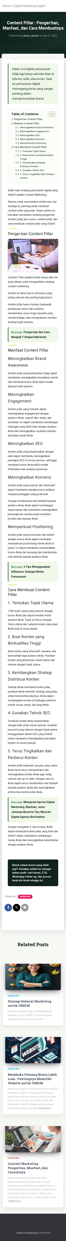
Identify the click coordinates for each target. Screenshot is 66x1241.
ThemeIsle (44, 1232)
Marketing (25, 897)
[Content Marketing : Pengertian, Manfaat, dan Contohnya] (33, 1136)
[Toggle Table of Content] (51, 114)
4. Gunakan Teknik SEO (32, 170)
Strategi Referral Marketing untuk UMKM (29, 1003)
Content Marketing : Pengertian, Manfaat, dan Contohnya (28, 1168)
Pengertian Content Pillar (28, 119)
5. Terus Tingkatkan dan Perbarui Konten (37, 176)
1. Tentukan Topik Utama (33, 151)
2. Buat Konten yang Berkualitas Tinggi (36, 157)
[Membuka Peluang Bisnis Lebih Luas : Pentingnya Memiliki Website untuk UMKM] (33, 1047)
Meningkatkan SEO (30, 135)
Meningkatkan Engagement (34, 131)
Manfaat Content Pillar (26, 123)
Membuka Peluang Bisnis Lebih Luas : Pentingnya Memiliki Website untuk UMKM (32, 1079)
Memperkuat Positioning (33, 143)
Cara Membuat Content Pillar (30, 147)
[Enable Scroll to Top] (59, 1234)
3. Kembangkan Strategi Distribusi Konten (32, 164)
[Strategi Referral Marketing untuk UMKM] (33, 974)
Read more (44, 1108)
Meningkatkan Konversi (32, 139)
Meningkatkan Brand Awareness (37, 127)
